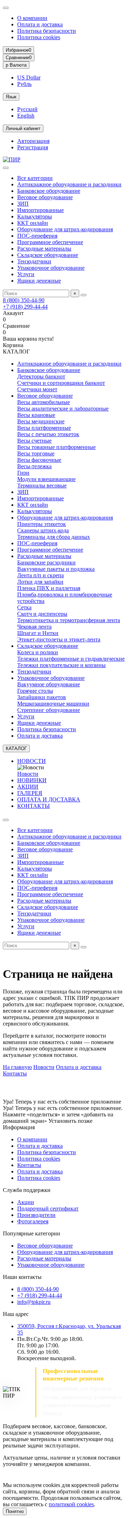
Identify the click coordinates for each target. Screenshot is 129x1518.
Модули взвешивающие (46, 479)
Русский (27, 109)
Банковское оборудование (48, 191)
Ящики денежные (39, 281)
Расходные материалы (44, 249)
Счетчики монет (37, 389)
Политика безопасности (46, 31)
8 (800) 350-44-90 (23, 300)
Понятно (15, 1511)
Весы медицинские (40, 421)
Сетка (24, 607)
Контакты (15, 1073)
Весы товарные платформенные (56, 447)
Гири (23, 473)
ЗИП (23, 204)
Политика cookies (38, 37)
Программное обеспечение (50, 242)
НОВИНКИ (32, 780)
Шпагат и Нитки (37, 633)
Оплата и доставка (40, 24)
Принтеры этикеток (41, 524)
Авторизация (33, 141)
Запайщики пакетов (41, 697)
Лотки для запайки (40, 582)
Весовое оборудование (45, 197)
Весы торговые (35, 453)
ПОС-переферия (37, 236)
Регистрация (32, 147)
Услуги (25, 274)
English (25, 116)
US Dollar (28, 77)
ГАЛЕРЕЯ (29, 793)
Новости (27, 774)
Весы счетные (34, 441)
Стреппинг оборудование (48, 710)
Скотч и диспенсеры (42, 614)
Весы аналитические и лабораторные (63, 409)
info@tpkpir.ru (34, 1302)
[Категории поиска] (6, 168)
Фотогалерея (32, 1221)
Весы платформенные (44, 428)
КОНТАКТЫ (33, 806)
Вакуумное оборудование (48, 684)
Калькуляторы (34, 216)
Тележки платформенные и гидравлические (71, 659)
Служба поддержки (27, 1190)
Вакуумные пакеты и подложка (56, 569)
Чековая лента (34, 627)
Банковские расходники (46, 562)
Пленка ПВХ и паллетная (48, 588)
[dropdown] (6, 8)
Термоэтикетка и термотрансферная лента (68, 620)
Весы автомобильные (43, 402)
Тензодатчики (34, 261)
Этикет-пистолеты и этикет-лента (58, 639)
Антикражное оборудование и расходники (69, 184)
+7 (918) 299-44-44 (25, 307)
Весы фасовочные (39, 460)
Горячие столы (35, 691)
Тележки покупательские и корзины (61, 665)
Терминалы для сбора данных (53, 537)
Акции (25, 1202)
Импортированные (40, 210)
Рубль (24, 84)
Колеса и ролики (37, 652)
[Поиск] (83, 295)
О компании (32, 18)
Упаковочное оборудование (51, 268)
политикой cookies (71, 1504)
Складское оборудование (47, 255)
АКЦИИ (27, 787)
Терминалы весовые (42, 485)
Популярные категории (31, 1233)
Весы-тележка (34, 466)
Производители (36, 1215)
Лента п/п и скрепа (40, 575)
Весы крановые (36, 415)
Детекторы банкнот (41, 376)
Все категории (35, 178)
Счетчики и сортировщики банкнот (61, 383)
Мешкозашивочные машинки (53, 704)
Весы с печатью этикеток (48, 434)
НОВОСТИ (31, 761)
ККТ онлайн (32, 223)
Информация (19, 1127)
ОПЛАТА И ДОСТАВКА (48, 799)
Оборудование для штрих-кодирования (65, 229)
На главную (17, 1067)
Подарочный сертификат (47, 1208)
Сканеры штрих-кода (43, 530)
